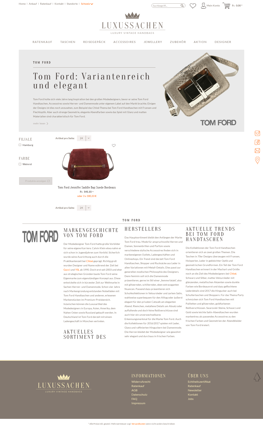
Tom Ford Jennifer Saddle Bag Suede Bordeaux (87, 187)
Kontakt (59, 3)
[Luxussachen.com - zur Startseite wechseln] (132, 25)
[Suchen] (182, 5)
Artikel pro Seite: (65, 138)
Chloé (89, 261)
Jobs (191, 398)
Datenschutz (139, 394)
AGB (134, 390)
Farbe (24, 158)
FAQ (134, 398)
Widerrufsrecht (141, 381)
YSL (77, 269)
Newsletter (195, 390)
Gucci (67, 269)
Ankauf (33, 3)
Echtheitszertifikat (199, 381)
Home (22, 3)
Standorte (72, 3)
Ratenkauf (46, 3)
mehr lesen (39, 123)
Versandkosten (138, 423)
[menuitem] (49, 3)
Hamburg (28, 144)
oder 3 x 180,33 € (86, 195)
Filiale (25, 139)
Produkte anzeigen (35, 181)
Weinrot (27, 164)
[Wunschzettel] (193, 5)
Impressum (138, 403)
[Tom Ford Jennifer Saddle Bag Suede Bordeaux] (86, 163)
